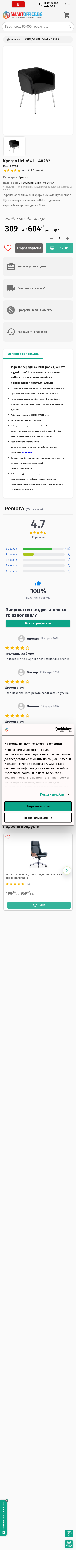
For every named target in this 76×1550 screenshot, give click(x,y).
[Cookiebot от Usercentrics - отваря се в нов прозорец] (55, 729)
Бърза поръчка (29, 248)
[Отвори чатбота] (69, 1544)
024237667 (50, 4)
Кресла (23, 177)
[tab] (23, 354)
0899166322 (51, 2)
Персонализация (36, 817)
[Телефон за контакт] (69, 1533)
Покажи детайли (52, 794)
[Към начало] (22, 15)
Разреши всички (38, 806)
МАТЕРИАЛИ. (27, 452)
